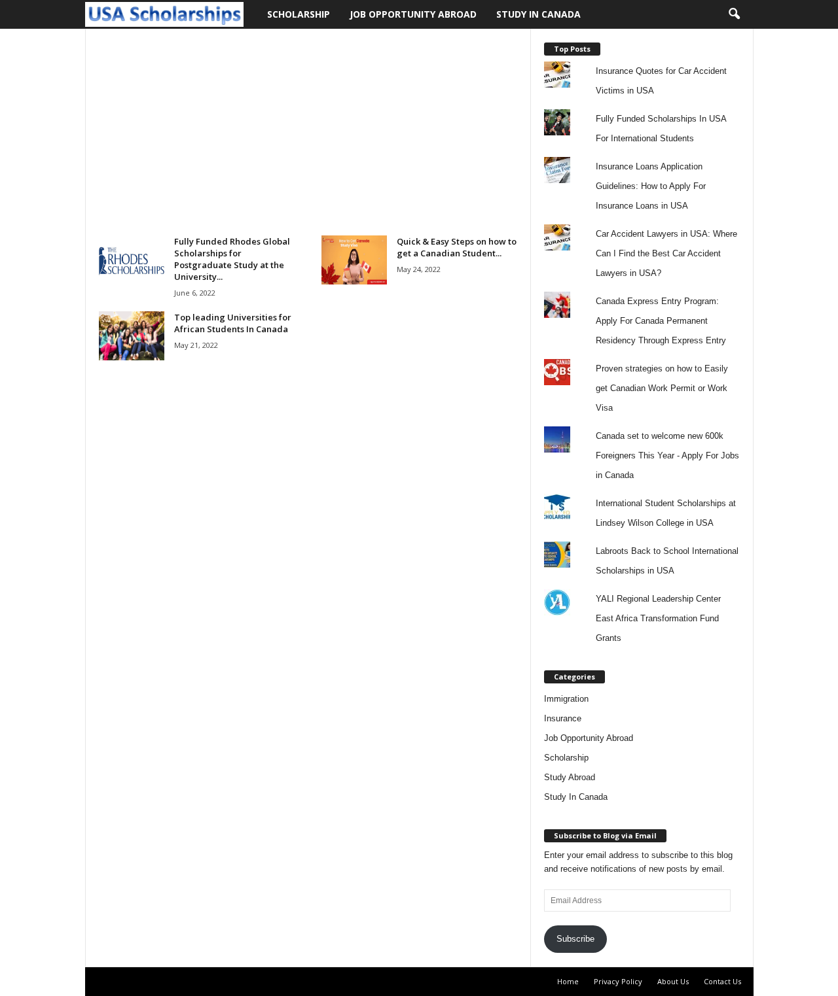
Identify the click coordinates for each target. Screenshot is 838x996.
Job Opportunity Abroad (413, 14)
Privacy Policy (618, 981)
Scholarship (298, 14)
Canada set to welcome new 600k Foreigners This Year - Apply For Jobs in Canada (667, 455)
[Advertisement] (308, 138)
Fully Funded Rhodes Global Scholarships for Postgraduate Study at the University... (232, 259)
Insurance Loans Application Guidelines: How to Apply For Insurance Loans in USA (651, 186)
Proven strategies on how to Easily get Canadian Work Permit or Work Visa (662, 388)
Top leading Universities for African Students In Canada (232, 323)
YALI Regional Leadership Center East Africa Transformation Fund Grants (658, 618)
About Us (673, 981)
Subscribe (575, 939)
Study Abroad (569, 777)
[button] (734, 14)
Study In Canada (538, 14)
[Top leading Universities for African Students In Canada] (131, 335)
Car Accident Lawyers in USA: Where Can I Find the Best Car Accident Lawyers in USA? (666, 253)
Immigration (566, 699)
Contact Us (722, 981)
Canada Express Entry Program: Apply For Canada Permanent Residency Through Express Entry (661, 320)
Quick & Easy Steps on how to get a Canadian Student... (457, 247)
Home (568, 981)
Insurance (562, 718)
